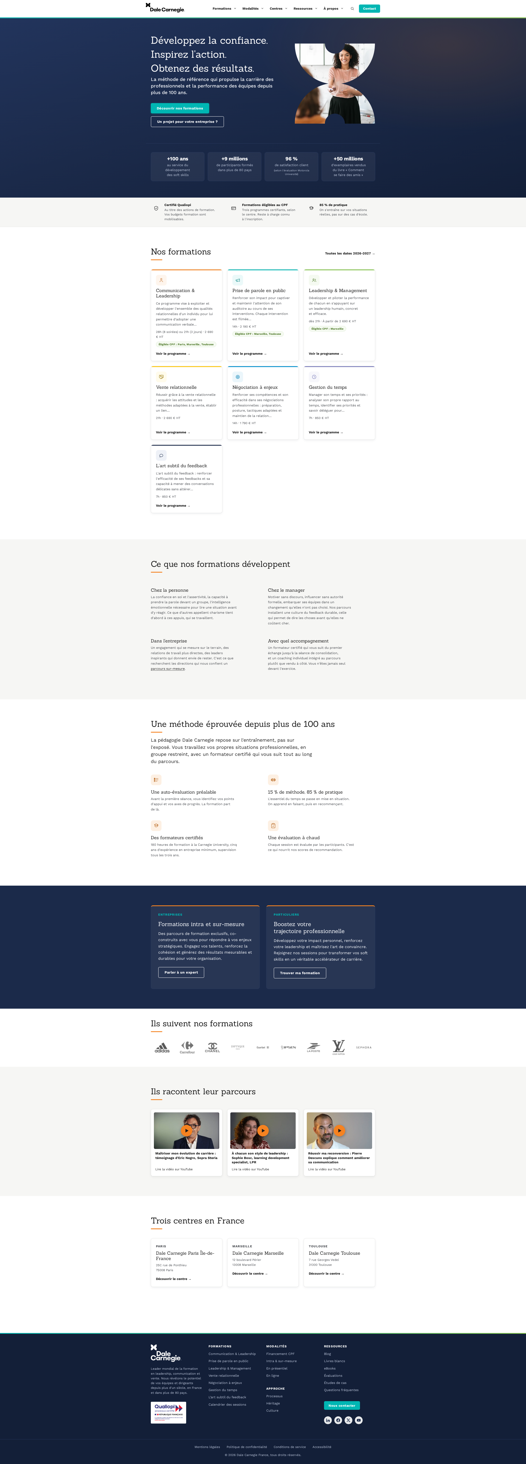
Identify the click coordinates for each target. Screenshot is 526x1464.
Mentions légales (207, 1447)
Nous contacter (342, 1406)
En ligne (272, 1376)
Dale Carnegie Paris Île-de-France (185, 1255)
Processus (274, 1396)
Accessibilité (322, 1447)
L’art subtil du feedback (181, 465)
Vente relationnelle (176, 387)
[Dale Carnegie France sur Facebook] (338, 1420)
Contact (369, 8)
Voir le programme (171, 354)
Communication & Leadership (175, 293)
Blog (327, 1354)
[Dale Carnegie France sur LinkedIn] (328, 1420)
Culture (272, 1410)
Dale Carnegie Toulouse (334, 1253)
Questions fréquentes (341, 1390)
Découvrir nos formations (180, 108)
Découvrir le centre (171, 1279)
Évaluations (333, 1376)
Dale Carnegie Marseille (258, 1253)
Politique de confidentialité (247, 1447)
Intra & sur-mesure (281, 1361)
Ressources (303, 8)
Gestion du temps (328, 387)
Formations (222, 8)
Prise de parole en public (259, 290)
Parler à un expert (181, 972)
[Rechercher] (352, 9)
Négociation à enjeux (255, 387)
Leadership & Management (338, 290)
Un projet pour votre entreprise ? (187, 122)
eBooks (330, 1368)
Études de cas (335, 1383)
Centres (276, 8)
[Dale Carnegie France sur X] (348, 1420)
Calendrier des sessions (227, 1404)
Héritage (273, 1403)
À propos (331, 8)
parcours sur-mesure (168, 669)
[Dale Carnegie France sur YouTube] (359, 1420)
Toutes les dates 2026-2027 (348, 253)
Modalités (250, 8)
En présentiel (276, 1368)
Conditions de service (290, 1447)
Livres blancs (334, 1361)
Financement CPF (280, 1354)
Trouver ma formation (300, 973)
